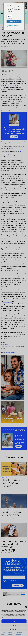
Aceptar (14, 621)
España (8, 352)
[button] (26, 607)
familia (11, 148)
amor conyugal (7, 302)
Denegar (14, 625)
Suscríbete (14, 136)
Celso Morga (4, 344)
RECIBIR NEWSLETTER (18, 585)
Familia (13, 352)
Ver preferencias (14, 629)
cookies (11, 581)
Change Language (14, 21)
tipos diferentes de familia (8, 85)
